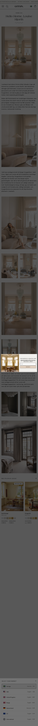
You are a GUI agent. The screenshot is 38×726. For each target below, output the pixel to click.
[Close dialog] (36, 355)
